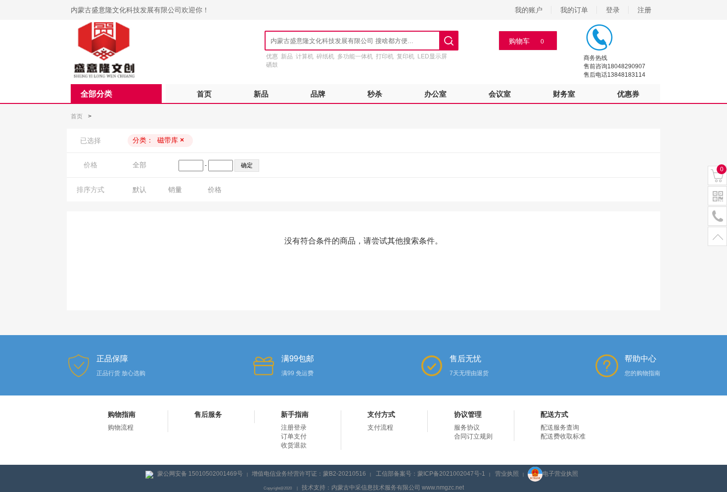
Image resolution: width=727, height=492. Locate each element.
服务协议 (467, 427)
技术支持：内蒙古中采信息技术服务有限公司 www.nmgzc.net (383, 487)
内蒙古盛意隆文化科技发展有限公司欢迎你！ (140, 10)
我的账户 (529, 10)
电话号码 (717, 216)
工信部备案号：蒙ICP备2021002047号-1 (430, 473)
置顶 (717, 236)
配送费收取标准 (563, 436)
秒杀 (374, 94)
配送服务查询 (560, 427)
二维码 (717, 196)
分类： (158, 140)
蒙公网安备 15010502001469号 (200, 473)
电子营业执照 (560, 473)
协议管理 (468, 414)
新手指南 (295, 414)
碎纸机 (325, 56)
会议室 (500, 94)
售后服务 (208, 414)
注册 (644, 10)
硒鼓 (272, 64)
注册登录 (294, 427)
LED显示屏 (432, 56)
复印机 (405, 56)
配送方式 (554, 414)
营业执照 (507, 473)
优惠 (272, 56)
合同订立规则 (473, 436)
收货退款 (294, 445)
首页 (204, 94)
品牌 (318, 94)
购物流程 (121, 427)
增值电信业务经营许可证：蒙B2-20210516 (309, 473)
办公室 (435, 94)
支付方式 (381, 414)
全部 (139, 165)
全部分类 (96, 94)
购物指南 (122, 414)
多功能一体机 (355, 56)
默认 (139, 190)
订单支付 (294, 436)
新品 (287, 56)
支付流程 (380, 427)
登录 (613, 10)
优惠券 (628, 94)
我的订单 (574, 10)
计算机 (305, 56)
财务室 (564, 94)
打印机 (385, 56)
